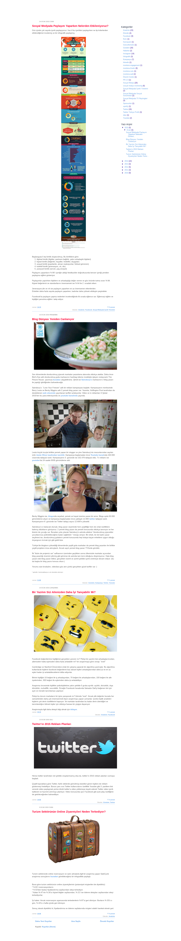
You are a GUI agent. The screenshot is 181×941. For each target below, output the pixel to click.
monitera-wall (128, 74)
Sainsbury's (86, 380)
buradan (57, 380)
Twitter (105, 583)
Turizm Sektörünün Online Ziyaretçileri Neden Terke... (137, 155)
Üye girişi (146, 2)
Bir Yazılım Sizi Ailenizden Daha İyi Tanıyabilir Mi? (64, 592)
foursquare (127, 42)
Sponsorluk (127, 103)
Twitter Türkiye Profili (131, 112)
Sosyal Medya (128, 83)
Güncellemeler (128, 45)
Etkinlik (126, 33)
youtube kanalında (69, 396)
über (124, 115)
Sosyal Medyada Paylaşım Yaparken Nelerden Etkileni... (136, 134)
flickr (125, 39)
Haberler (126, 51)
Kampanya (99, 583)
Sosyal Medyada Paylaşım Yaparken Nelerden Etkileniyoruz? (70, 25)
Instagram (127, 54)
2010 (127, 173)
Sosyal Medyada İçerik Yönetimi (104, 310)
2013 (127, 164)
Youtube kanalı (97, 455)
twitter (92, 519)
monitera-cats (128, 71)
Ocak (129, 130)
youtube (36, 460)
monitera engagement (131, 65)
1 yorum (112, 580)
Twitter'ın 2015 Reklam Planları (51, 724)
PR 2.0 (125, 80)
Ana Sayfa (75, 921)
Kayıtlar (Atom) (49, 927)
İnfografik (126, 57)
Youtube (112, 583)
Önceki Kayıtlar (107, 921)
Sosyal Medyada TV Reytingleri (135, 98)
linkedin (126, 62)
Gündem (91, 583)
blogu (51, 516)
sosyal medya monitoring (132, 86)
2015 (127, 128)
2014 (127, 161)
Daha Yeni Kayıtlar (43, 921)
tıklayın (73, 709)
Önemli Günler (128, 77)
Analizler (81, 310)
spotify (125, 106)
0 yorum (112, 307)
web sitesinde (49, 393)
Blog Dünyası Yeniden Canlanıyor (53, 319)
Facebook (88, 310)
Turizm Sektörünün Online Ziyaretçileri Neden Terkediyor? (69, 811)
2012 (127, 167)
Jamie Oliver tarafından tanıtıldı (50, 455)
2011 (127, 170)
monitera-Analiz (129, 68)
